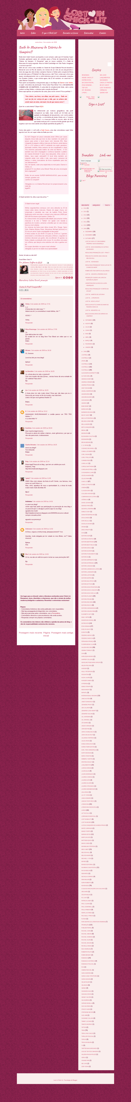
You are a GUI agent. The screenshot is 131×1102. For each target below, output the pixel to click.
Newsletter (99, 59)
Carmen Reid (85, 460)
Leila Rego (85, 792)
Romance (84, 958)
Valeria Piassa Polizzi (88, 1054)
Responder (29, 323)
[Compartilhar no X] (24, 290)
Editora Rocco (86, 605)
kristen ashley (86, 762)
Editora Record (87, 602)
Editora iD (85, 557)
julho (87, 327)
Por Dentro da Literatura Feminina (93, 922)
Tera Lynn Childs (87, 1033)
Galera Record (34, 280)
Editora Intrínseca (88, 563)
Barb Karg (85, 409)
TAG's (107, 205)
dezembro (88, 231)
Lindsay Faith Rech (88, 801)
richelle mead (86, 946)
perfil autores (86, 913)
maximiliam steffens (88, 846)
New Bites (84, 873)
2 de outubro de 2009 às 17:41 (40, 304)
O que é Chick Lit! (49, 32)
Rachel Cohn (86, 931)
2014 (85, 211)
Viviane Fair (85, 1060)
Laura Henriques (87, 774)
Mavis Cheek (85, 843)
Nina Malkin (85, 879)
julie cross (85, 741)
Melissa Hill (85, 852)
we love (84, 1063)
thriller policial (87, 1036)
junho (87, 330)
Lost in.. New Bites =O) (92, 310)
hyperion (84, 683)
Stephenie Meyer (87, 1012)
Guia (83, 653)
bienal (83, 430)
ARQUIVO (96, 205)
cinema (83, 487)
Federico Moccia (87, 638)
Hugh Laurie (85, 677)
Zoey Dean (85, 1066)
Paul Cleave (85, 903)
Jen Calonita (85, 707)
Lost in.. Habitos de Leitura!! (94, 294)
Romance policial (87, 964)
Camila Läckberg (87, 451)
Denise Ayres (86, 505)
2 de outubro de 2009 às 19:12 (37, 411)
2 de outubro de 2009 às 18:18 (41, 350)
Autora (97, 49)
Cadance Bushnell (88, 448)
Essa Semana (85, 626)
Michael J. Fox (86, 858)
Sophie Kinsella (87, 1003)
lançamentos (86, 765)
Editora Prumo (86, 599)
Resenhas (85, 75)
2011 (85, 222)
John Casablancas (88, 732)
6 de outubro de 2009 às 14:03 (38, 554)
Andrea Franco (86, 385)
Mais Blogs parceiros (97, 183)
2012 (85, 218)
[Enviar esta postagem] (47, 262)
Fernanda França (87, 641)
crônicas (84, 499)
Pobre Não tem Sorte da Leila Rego (97, 270)
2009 (85, 228)
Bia (26, 554)
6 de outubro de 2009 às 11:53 (43, 529)
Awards (84, 403)
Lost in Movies (105, 87)
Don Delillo (85, 521)
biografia (84, 433)
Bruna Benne (86, 442)
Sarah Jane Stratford (89, 976)
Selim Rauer (85, 982)
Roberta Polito (86, 952)
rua (82, 967)
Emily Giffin (85, 617)
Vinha (27, 304)
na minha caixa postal (89, 867)
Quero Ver (104, 92)
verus (83, 1057)
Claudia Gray (86, 490)
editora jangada (87, 566)
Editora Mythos (87, 584)
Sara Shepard (86, 973)
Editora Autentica (87, 539)
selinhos (84, 985)
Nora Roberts (86, 882)
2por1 (83, 361)
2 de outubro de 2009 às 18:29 (38, 390)
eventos (84, 632)
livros (83, 810)
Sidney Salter (86, 997)
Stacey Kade (85, 1009)
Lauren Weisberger (88, 789)
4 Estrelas (85, 367)
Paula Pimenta (86, 909)
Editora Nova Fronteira (89, 587)
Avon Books (85, 400)
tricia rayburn (86, 1042)
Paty (27, 461)
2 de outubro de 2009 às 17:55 (47, 329)
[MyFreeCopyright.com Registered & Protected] (87, 171)
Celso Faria (85, 478)
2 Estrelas (85, 358)
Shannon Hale (86, 991)
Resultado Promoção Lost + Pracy (97, 252)
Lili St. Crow (85, 795)
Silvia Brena (85, 1000)
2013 (85, 215)
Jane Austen (85, 698)
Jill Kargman (86, 716)
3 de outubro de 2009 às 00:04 (42, 428)
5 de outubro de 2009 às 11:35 (41, 478)
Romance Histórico (88, 961)
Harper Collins (87, 659)
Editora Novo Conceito (89, 590)
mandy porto (86, 831)
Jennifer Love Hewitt (88, 710)
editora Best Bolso (88, 545)
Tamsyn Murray (86, 1024)
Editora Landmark (87, 572)
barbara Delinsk (87, 412)
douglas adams (86, 523)
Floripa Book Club (96, 193)
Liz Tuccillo (85, 813)
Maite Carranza (87, 828)
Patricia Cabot (86, 900)
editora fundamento (88, 554)
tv (82, 1045)
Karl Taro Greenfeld (89, 750)
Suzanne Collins (87, 1018)
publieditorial (86, 928)
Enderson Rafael (87, 620)
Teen (83, 1030)
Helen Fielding (86, 665)
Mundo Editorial (87, 864)
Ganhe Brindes (30, 445)
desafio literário (87, 508)
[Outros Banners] (105, 172)
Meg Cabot (85, 849)
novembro (89, 235)
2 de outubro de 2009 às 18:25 (44, 371)
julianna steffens (87, 738)
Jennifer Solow (87, 713)
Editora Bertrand (87, 542)
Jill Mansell (85, 720)
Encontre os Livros (70, 32)
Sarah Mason (86, 979)
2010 (85, 225)
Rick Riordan (86, 949)
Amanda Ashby (86, 379)
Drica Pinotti (86, 530)
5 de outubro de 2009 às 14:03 (43, 501)
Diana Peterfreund (88, 514)
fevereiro (88, 344)
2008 (85, 351)
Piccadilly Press (87, 915)
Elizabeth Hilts (86, 614)
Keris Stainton (86, 756)
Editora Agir (85, 536)
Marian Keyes (86, 834)
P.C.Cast (84, 897)
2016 (85, 208)
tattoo (83, 1027)
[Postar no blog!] (22, 290)
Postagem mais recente (30, 632)
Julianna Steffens (29, 262)
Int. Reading (86, 90)
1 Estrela (84, 355)
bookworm (85, 439)
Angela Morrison (87, 391)
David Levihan (86, 502)
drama (83, 527)
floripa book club (87, 644)
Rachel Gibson (86, 934)
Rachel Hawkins (87, 937)
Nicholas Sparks (87, 876)
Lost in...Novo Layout (92, 301)
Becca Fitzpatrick (87, 418)
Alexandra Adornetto (89, 373)
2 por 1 (84, 92)
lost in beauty (86, 819)
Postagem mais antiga (62, 632)
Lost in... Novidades (92, 261)
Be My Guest (104, 85)
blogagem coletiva (88, 436)
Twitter (83, 59)
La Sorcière (29, 371)
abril (87, 337)
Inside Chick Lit (87, 77)
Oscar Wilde (85, 894)
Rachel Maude (86, 943)
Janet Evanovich (87, 701)
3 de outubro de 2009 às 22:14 (39, 461)
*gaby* (27, 478)
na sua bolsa (85, 870)
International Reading (89, 695)
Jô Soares (85, 722)
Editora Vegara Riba (88, 611)
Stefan (70, 83)
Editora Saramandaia (88, 608)
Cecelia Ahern (86, 475)
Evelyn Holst (86, 629)
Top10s (83, 1039)
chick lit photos (87, 484)
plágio (83, 919)
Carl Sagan (85, 454)
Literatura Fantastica (89, 807)
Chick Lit (84, 481)
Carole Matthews (87, 466)
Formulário (56, 613)
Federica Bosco (87, 635)
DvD (82, 533)
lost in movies (86, 822)
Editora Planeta (87, 596)
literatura (85, 804)
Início (22, 32)
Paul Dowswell (86, 906)
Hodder (84, 668)
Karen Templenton (88, 747)
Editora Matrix (86, 578)
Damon (62, 83)
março (87, 340)
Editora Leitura (87, 575)
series (83, 988)
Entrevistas (88, 32)
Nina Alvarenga (30, 329)
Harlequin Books (87, 656)
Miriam (27, 350)
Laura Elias (85, 771)
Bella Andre (85, 424)
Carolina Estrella (88, 469)
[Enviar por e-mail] (20, 290)
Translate (86, 165)
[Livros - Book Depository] (87, 98)
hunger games (86, 680)
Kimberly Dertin (87, 759)
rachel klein (86, 940)
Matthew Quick (86, 840)
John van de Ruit (87, 735)
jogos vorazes (86, 726)
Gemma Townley (87, 650)
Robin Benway (86, 955)
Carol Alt (84, 463)
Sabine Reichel (86, 970)
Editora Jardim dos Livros (90, 569)
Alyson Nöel (85, 376)
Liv (26, 390)
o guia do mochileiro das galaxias (93, 888)
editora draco (86, 548)
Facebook (88, 59)
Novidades (104, 80)
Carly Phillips (86, 457)
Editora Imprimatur (88, 560)
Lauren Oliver (86, 783)
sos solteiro (86, 1006)
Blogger (75, 1080)
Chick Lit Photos (106, 82)
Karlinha (28, 428)
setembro (88, 320)
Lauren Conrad (87, 777)
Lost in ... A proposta (92, 298)
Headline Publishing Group (91, 662)
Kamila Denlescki (87, 744)
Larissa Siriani (86, 768)
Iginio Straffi (86, 686)
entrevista (85, 623)
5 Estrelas (85, 370)
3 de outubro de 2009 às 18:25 (47, 445)
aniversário (85, 394)
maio (86, 333)
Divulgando (85, 517)
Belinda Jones (86, 421)
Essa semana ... (87, 85)
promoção (44, 280)
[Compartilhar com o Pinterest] (28, 290)
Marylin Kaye (86, 837)
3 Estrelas (85, 364)
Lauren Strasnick (87, 786)
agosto (87, 323)
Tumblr (104, 59)
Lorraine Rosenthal (88, 816)
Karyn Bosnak (86, 753)
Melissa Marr (86, 855)
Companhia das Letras (89, 496)
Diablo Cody (85, 511)
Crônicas (103, 90)
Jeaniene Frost (86, 704)
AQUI (41, 106)
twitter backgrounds (89, 1048)
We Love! (103, 75)
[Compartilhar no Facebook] (26, 290)
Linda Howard (86, 798)
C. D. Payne (85, 445)
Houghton (85, 674)
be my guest (85, 415)
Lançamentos (105, 77)
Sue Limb (84, 1015)
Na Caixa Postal (88, 82)
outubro (88, 238)
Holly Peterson (87, 671)
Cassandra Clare (87, 472)
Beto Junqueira (86, 427)
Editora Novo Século (88, 593)
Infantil (84, 692)
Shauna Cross (86, 994)
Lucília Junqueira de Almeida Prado (93, 825)
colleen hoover (87, 493)
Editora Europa (86, 551)
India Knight (85, 689)
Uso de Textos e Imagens (90, 1051)
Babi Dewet (85, 406)
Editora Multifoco (87, 581)
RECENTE (85, 205)
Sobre (33, 32)
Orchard (84, 891)
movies (83, 861)
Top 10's (85, 87)
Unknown (28, 529)
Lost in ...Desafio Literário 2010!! (96, 274)
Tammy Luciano (86, 1021)
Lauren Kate (85, 780)
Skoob (109, 59)
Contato (102, 32)
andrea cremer (87, 382)
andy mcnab (85, 388)
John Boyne (85, 729)
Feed (93, 59)
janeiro (88, 347)
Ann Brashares (86, 397)
